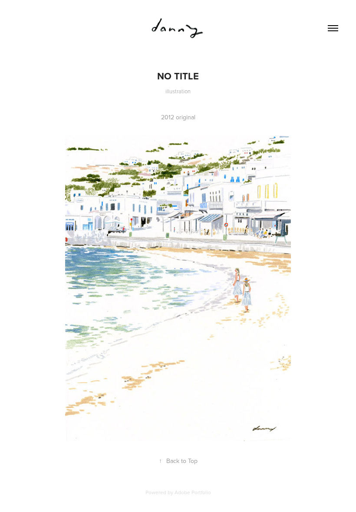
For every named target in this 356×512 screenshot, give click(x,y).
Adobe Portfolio (193, 492)
